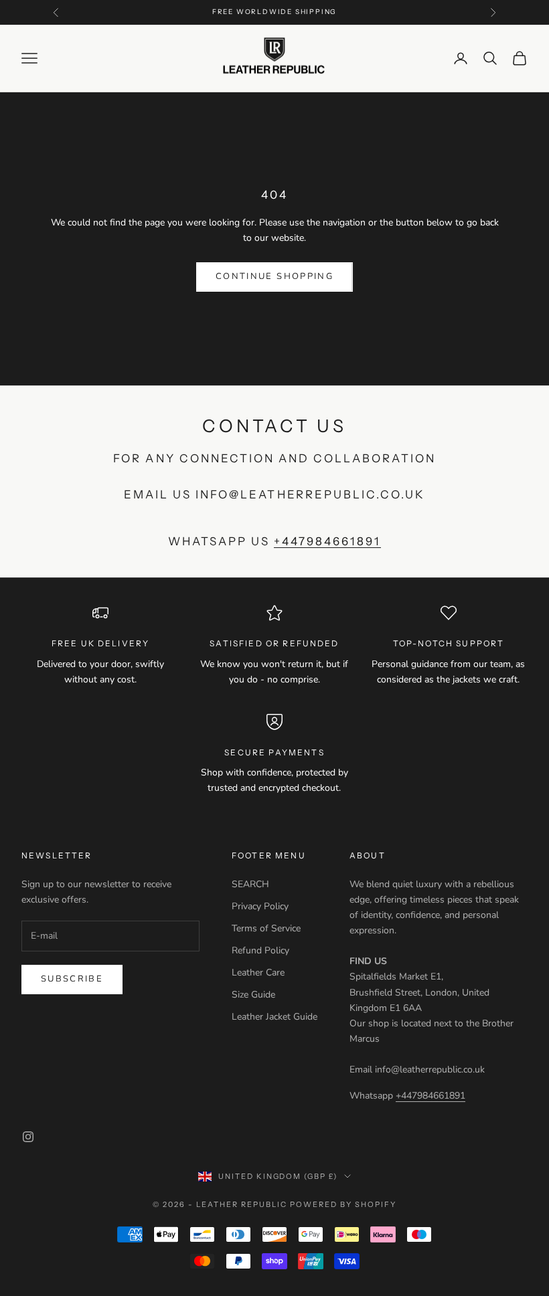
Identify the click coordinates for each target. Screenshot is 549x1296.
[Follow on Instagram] (28, 1136)
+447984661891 (327, 541)
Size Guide (253, 994)
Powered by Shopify (343, 1204)
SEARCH (250, 884)
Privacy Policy (260, 906)
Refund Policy (260, 950)
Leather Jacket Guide (274, 1016)
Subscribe (72, 979)
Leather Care (258, 972)
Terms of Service (266, 928)
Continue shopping (274, 276)
